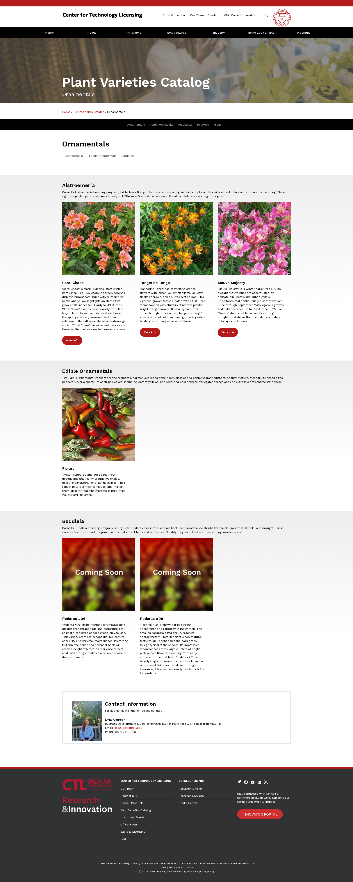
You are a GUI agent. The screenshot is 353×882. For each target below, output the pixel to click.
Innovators (134, 32)
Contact (188, 867)
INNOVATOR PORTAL (260, 814)
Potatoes (203, 124)
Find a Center (188, 803)
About (92, 32)
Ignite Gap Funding (261, 32)
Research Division (191, 788)
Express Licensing (132, 831)
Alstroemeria (74, 155)
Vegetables (185, 124)
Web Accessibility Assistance (182, 871)
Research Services (191, 796)
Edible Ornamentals (102, 155)
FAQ (123, 839)
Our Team (127, 788)
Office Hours (129, 824)
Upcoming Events (132, 817)
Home (49, 32)
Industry (219, 32)
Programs (303, 32)
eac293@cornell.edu (128, 727)
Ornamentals (136, 124)
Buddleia (128, 155)
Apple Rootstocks (161, 124)
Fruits (217, 124)
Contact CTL (129, 796)
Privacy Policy (207, 871)
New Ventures (176, 32)
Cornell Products (132, 803)
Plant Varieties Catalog (89, 112)
